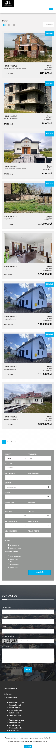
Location (8, 483)
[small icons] (9, 25)
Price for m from (11, 521)
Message (5, 646)
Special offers (14, 559)
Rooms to (31, 502)
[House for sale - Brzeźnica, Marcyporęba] (28, 104)
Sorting (48, 25)
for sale (16, 720)
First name (6, 607)
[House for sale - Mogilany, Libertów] (28, 255)
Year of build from (11, 531)
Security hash (8, 637)
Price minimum (10, 473)
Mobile (5, 617)
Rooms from (9, 502)
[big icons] (4, 25)
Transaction (32, 454)
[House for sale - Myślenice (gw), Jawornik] (28, 405)
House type (8, 464)
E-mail (4, 627)
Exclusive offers (14, 564)
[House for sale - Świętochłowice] (28, 205)
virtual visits (13, 567)
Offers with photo (15, 556)
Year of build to (33, 531)
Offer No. (8, 492)
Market (7, 541)
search (39, 572)
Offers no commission (16, 562)
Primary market (14, 545)
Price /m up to (33, 521)
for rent (16, 702)
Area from (8, 512)
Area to (30, 512)
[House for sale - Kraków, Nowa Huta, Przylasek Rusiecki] (28, 54)
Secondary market (15, 548)
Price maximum (33, 473)
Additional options (11, 552)
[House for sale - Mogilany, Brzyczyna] (28, 305)
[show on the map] (13, 25)
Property (8, 454)
